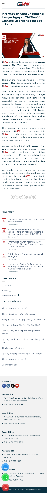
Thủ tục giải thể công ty (13, 348)
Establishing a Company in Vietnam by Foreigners (26, 255)
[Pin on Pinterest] (30, 197)
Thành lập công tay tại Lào (14, 359)
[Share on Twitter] (21, 197)
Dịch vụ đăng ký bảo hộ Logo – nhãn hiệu (22, 353)
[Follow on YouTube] (17, 386)
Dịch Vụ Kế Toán (10, 325)
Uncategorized (9, 295)
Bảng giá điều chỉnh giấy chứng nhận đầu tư (23, 319)
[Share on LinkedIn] (34, 197)
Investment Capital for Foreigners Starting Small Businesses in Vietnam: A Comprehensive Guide (26, 266)
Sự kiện (5, 286)
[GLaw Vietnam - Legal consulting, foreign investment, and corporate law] (23, 4)
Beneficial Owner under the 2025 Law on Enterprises (26, 220)
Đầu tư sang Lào (9, 365)
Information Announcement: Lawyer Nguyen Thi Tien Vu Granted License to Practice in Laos (26, 244)
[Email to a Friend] (26, 197)
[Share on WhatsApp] (13, 197)
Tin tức (5, 290)
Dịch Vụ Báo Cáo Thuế (29, 325)
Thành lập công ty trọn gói (14, 308)
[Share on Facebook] (17, 197)
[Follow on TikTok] (13, 386)
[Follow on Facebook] (4, 386)
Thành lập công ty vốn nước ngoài (18, 314)
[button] (3, 4)
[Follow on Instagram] (8, 386)
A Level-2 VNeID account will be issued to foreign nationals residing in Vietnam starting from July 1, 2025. (26, 231)
